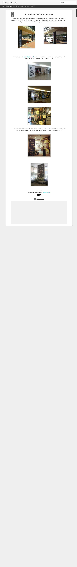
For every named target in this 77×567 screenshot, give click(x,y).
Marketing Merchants (29, 56)
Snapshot (27, 6)
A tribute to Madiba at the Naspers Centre (39, 14)
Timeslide (33, 6)
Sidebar (22, 6)
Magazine (12, 6)
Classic (2, 6)
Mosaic (17, 6)
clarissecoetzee (46, 192)
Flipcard (7, 6)
